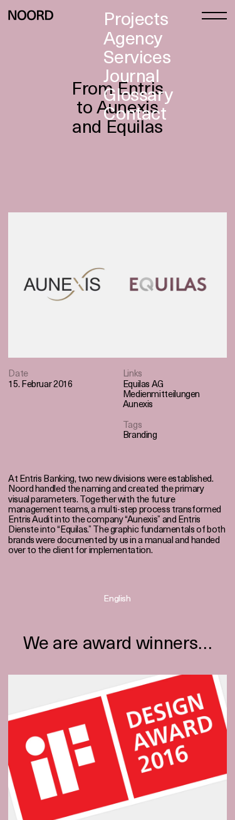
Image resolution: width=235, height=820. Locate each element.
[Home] (31, 15)
